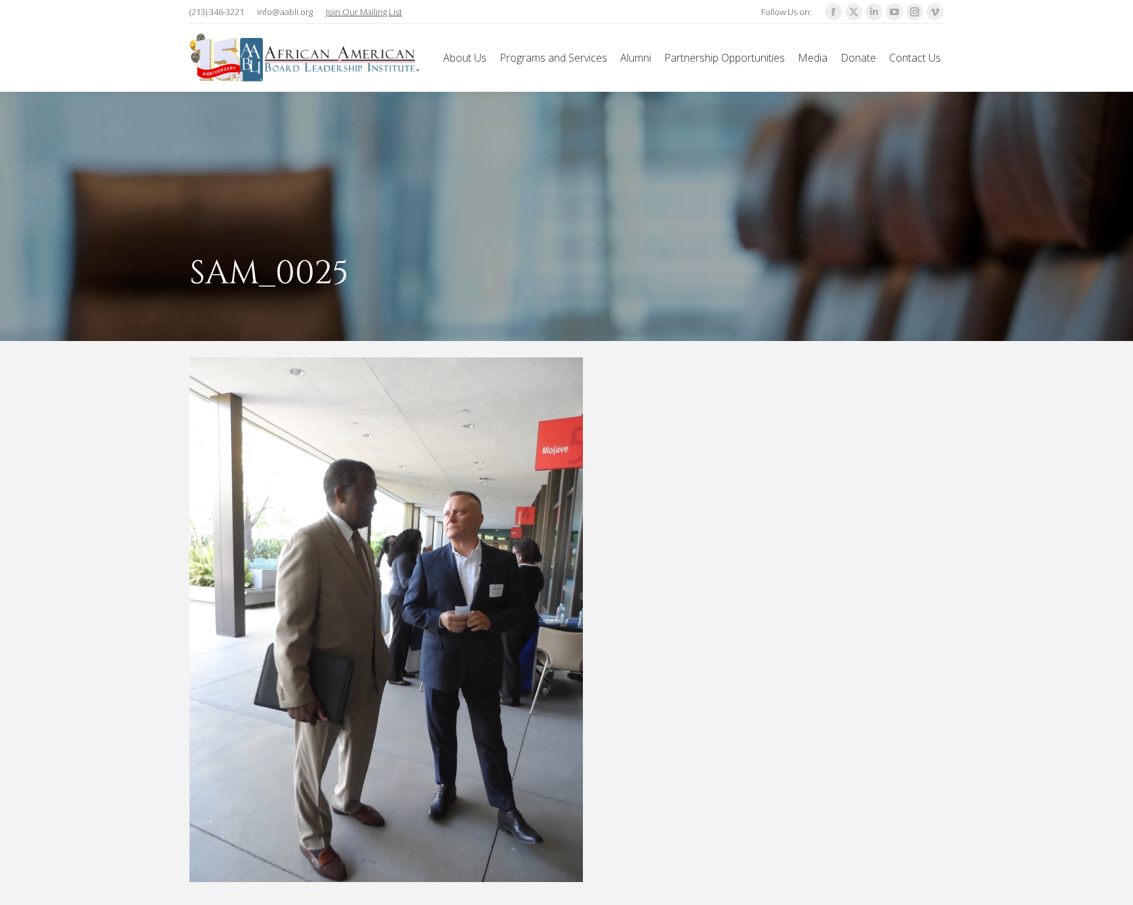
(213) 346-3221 (216, 12)
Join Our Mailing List (364, 12)
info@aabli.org (285, 12)
